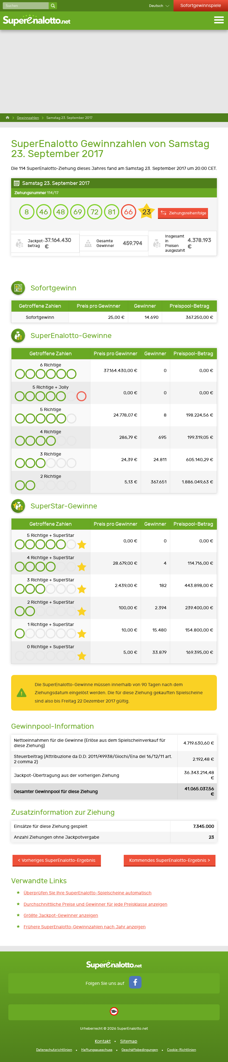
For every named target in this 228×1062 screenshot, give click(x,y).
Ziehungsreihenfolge (187, 213)
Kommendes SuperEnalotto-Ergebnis (167, 860)
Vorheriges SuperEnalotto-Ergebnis (58, 860)
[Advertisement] (114, 72)
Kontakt (103, 1041)
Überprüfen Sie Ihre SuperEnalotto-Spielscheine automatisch (88, 892)
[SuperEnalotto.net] (40, 20)
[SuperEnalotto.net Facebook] (135, 987)
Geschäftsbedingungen (140, 1050)
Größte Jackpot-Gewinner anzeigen (61, 915)
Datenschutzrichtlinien (54, 1050)
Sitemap (128, 1041)
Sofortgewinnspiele (200, 5)
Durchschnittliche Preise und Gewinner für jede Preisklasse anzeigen (95, 904)
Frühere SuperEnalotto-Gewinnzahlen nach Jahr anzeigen (85, 926)
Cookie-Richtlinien (181, 1050)
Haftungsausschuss (96, 1050)
